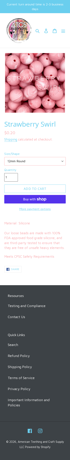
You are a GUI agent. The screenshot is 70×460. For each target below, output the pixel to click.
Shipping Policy (20, 367)
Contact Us (16, 317)
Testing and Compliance (27, 306)
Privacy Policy (19, 389)
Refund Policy (19, 356)
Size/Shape (12, 153)
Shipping (10, 139)
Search (13, 345)
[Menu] (63, 30)
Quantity (10, 170)
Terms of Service (21, 378)
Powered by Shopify (38, 447)
